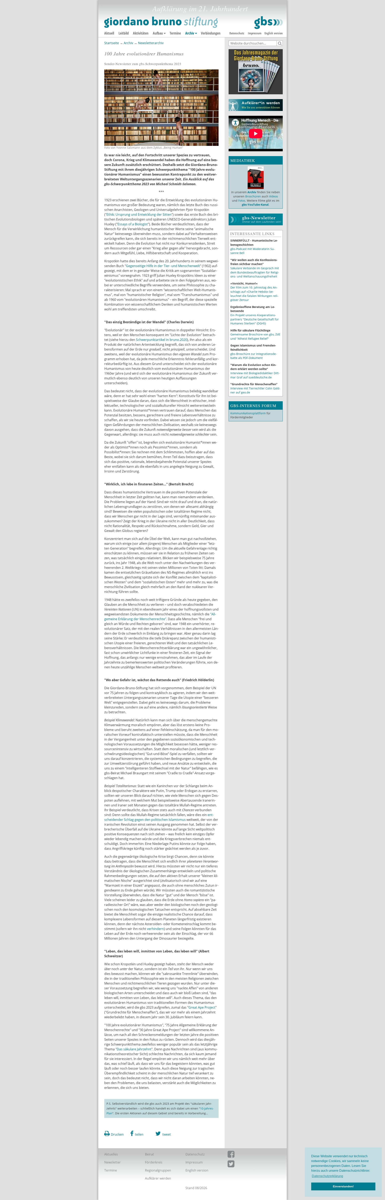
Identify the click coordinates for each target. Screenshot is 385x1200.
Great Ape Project (201, 1007)
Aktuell (109, 33)
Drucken (117, 1134)
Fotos (241, 200)
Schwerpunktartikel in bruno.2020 (161, 339)
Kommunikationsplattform (248, 413)
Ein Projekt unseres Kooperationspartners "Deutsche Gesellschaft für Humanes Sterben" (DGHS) (254, 319)
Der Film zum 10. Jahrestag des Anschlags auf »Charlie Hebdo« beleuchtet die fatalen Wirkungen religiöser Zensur (254, 294)
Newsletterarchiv (151, 43)
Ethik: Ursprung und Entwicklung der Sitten (138, 214)
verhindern (155, 929)
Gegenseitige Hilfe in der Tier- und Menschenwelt (163, 266)
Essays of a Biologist (133, 224)
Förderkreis (153, 1162)
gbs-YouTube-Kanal (255, 204)
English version (273, 33)
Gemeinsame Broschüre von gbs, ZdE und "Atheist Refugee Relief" (255, 336)
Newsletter (112, 1162)
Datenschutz (236, 33)
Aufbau (158, 33)
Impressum (254, 33)
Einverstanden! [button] (343, 1186)
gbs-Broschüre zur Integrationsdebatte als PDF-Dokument (253, 356)
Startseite (111, 43)
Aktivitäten (140, 33)
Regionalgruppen (158, 1170)
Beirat (149, 1154)
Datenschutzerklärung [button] (327, 1176)
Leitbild (124, 33)
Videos (273, 196)
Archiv (189, 33)
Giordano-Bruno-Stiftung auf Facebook (252, 1155)
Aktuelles (111, 1154)
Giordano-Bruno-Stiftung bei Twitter (252, 1165)
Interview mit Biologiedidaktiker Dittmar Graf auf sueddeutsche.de (255, 375)
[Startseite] (193, 22)
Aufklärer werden (158, 1178)
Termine (175, 33)
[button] (137, 1133)
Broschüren (253, 196)
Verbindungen (210, 33)
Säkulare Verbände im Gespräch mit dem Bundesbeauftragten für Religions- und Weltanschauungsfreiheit (254, 272)
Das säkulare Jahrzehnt (134, 1049)
